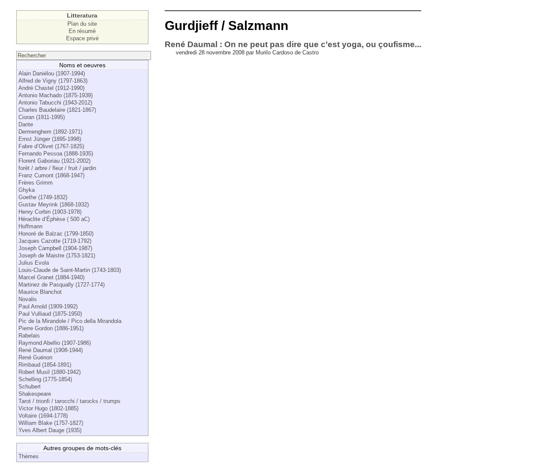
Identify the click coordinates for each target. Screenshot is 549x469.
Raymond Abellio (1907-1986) (54, 343)
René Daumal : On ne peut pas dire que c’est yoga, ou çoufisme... (293, 44)
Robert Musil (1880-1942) (49, 372)
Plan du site (82, 24)
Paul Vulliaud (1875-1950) (50, 314)
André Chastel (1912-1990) (51, 88)
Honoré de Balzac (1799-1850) (56, 233)
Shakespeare (34, 394)
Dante (25, 124)
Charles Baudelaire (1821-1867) (57, 110)
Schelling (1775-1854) (45, 379)
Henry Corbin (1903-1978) (49, 212)
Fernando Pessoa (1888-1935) (55, 153)
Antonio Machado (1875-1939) (55, 95)
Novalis (27, 299)
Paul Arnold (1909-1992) (48, 306)
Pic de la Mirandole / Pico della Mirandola (69, 321)
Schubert (29, 386)
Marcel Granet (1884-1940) (51, 277)
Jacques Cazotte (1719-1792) (54, 241)
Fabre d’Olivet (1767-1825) (51, 146)
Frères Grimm (35, 182)
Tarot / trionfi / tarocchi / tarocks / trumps (69, 401)
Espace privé (82, 38)
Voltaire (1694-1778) (43, 415)
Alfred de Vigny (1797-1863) (52, 81)
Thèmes (28, 456)
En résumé (82, 31)
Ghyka (26, 190)
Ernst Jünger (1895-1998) (49, 139)
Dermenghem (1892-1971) (50, 131)
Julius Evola (33, 263)
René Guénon (35, 357)
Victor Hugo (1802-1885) (48, 408)
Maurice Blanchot (40, 292)
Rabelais (29, 335)
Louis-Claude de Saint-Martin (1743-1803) (69, 270)
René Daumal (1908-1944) (50, 350)
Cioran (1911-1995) (41, 117)
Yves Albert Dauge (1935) (49, 430)
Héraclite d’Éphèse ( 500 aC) (54, 219)
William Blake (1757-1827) (50, 423)
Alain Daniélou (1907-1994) (51, 73)
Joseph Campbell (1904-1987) (55, 248)
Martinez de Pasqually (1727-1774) (61, 284)
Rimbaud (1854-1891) (44, 364)
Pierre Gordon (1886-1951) (51, 328)
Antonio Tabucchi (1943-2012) (55, 102)
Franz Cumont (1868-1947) (51, 175)
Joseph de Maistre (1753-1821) (56, 255)
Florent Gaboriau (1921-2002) (54, 161)
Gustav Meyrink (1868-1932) (53, 204)
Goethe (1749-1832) (42, 197)
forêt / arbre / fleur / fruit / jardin (57, 168)
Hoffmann (30, 226)
